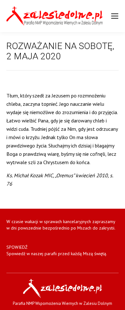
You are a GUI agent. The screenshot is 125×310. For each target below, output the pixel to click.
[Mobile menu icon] (115, 16)
